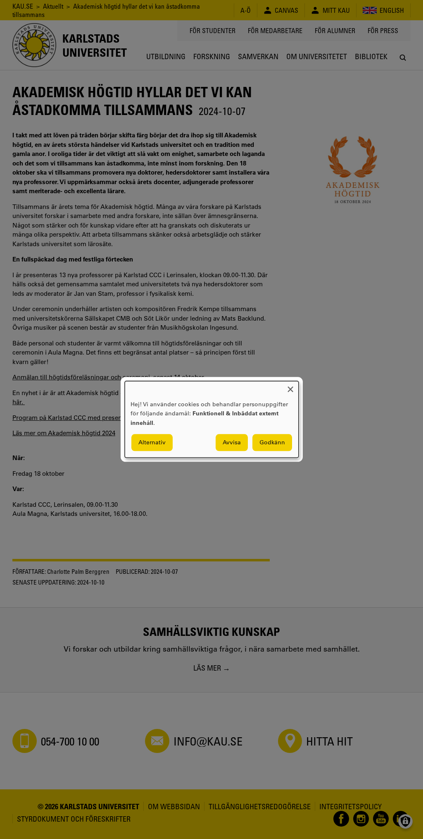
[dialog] (212, 419)
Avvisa (232, 442)
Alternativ (152, 442)
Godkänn (272, 442)
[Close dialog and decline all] (290, 386)
